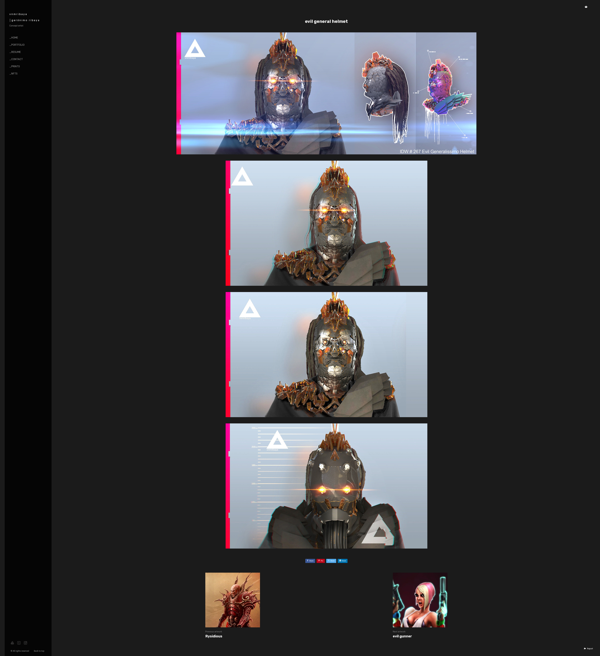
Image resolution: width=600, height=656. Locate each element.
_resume (15, 52)
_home (13, 37)
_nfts (13, 73)
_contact (16, 59)
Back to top (39, 651)
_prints (14, 66)
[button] (588, 649)
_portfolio (17, 44)
